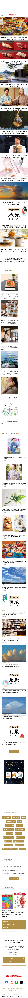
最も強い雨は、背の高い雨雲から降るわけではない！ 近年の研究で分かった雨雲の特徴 (13, 652)
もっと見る (13, 738)
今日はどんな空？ (20, 800)
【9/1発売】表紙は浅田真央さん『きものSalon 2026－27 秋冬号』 (14, 445)
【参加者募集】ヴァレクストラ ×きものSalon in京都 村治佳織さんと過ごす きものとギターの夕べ (14, 471)
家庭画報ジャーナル (18, 812)
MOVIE (23, 788)
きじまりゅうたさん (8, 800)
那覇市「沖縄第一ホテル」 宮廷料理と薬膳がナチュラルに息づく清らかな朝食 (14, 549)
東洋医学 (3, 597)
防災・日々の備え (11, 792)
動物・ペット (4, 623)
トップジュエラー (9, 796)
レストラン (4, 545)
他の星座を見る (14, 768)
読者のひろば (22, 819)
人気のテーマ (18, 804)
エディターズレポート (8, 808)
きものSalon (8, 812)
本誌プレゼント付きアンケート (9, 819)
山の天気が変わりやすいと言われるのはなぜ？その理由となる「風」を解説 (13, 704)
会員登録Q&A (7, 989)
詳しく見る (5, 949)
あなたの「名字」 (20, 808)
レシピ (3, 519)
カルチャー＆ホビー (5, 571)
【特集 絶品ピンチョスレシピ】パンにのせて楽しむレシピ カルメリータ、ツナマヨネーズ (14, 523)
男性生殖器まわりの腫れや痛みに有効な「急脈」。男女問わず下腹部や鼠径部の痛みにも (14, 678)
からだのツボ (9, 804)
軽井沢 (19, 792)
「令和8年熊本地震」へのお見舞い (14, 898)
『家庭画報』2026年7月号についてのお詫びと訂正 (16, 901)
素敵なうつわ (16, 788)
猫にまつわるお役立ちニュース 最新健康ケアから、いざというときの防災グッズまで (13, 627)
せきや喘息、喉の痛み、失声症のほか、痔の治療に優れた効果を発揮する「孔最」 (14, 730)
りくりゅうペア (6, 788)
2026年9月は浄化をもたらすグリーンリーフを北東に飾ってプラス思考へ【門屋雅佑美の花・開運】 (14, 497)
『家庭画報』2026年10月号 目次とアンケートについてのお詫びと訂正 (15, 894)
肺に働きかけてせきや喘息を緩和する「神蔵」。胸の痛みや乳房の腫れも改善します (14, 601)
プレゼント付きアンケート (9, 952)
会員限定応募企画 (19, 815)
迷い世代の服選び (8, 815)
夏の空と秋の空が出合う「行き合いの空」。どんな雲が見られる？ (14, 575)
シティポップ (19, 796)
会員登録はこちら (8, 986)
